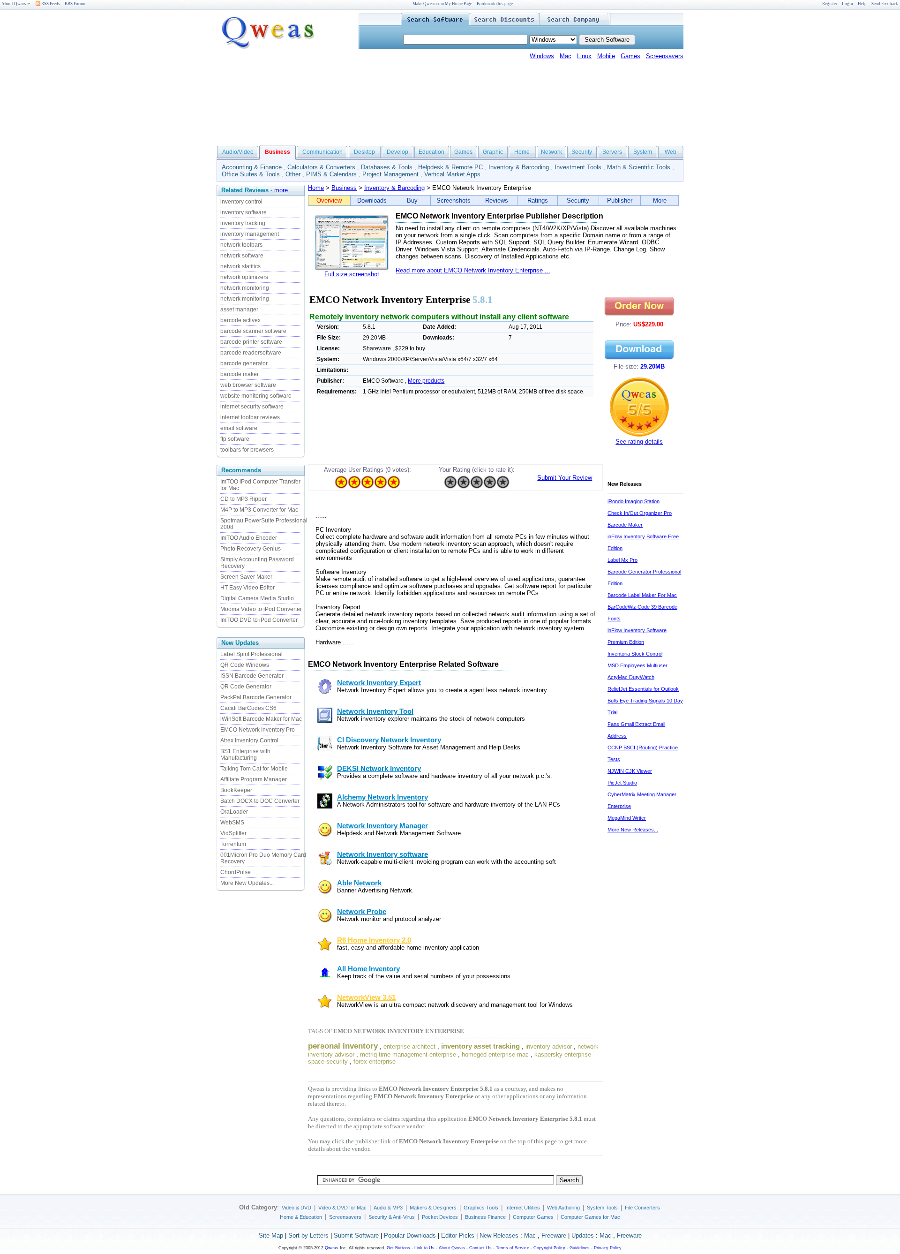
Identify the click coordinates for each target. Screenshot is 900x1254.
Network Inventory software (382, 854)
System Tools (602, 1207)
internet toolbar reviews (250, 417)
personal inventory (343, 1045)
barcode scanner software (253, 331)
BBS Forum (75, 3)
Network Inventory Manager (382, 826)
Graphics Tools (481, 1207)
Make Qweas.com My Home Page (442, 3)
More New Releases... (633, 829)
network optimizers (244, 277)
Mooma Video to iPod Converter (261, 609)
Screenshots (453, 200)
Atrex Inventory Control (249, 740)
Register (829, 3)
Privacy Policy (608, 1248)
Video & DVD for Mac (342, 1207)
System (642, 152)
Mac (565, 56)
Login (847, 3)
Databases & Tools (386, 167)
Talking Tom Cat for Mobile (254, 768)
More (660, 200)
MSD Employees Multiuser (638, 665)
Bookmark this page (495, 3)
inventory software (243, 212)
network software (241, 255)
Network (551, 152)
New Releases (499, 1235)
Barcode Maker (625, 525)
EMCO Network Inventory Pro (257, 729)
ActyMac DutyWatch (631, 677)
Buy (412, 200)
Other (292, 174)
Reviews (496, 200)
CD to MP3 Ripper (243, 499)
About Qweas (13, 3)
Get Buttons (398, 1248)
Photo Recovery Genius (250, 548)
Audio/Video (238, 152)
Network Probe (361, 911)
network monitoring (244, 288)
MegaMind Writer (627, 818)
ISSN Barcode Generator (252, 675)
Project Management (390, 174)
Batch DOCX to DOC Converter (260, 801)
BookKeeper (236, 790)
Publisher (619, 200)
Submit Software (356, 1235)
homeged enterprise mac (495, 1054)
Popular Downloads (410, 1235)
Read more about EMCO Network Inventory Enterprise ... (473, 270)
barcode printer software (251, 342)
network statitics (240, 266)
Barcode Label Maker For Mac (642, 595)
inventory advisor (548, 1046)
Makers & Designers (433, 1207)
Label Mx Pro (623, 560)
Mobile (606, 56)
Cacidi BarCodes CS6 (248, 708)
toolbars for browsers (247, 449)
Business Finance (485, 1217)
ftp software (234, 439)
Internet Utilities (522, 1207)
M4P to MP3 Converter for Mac (259, 509)
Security (581, 152)
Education (431, 152)
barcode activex (240, 320)
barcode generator (244, 363)
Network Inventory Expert (379, 683)
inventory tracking (242, 223)
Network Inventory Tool (375, 711)
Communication (322, 152)
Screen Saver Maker (246, 577)
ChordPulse (235, 872)
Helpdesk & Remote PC (450, 167)
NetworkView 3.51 (366, 997)
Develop (397, 152)
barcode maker (239, 374)
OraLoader (234, 811)
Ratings (537, 200)
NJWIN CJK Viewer (630, 771)
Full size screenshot (351, 274)
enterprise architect (409, 1046)
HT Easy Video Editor (247, 587)
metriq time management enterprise (408, 1054)
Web (670, 152)
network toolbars (241, 245)
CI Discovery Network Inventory (389, 740)
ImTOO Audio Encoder (248, 538)
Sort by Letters (308, 1235)
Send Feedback (884, 3)
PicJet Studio (622, 783)
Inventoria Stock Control (635, 654)
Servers (612, 152)
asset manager (239, 309)
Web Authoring (563, 1207)
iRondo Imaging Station (634, 501)
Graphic (493, 152)
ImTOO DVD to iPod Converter (259, 620)
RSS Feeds (50, 3)
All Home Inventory (368, 969)
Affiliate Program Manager (253, 779)
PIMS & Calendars (331, 174)
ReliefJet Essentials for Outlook (643, 689)
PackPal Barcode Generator (256, 697)
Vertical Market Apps (452, 174)
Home (522, 152)
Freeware (553, 1235)
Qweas (331, 1248)
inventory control (241, 201)
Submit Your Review (564, 477)
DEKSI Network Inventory (379, 768)
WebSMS (232, 822)
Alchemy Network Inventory (382, 797)
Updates (582, 1235)
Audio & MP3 (388, 1207)
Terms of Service (512, 1248)
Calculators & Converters (321, 167)
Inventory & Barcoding (518, 167)
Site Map (271, 1235)
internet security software (252, 406)
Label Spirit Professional (251, 654)
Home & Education (301, 1217)
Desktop (364, 152)
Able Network (359, 883)
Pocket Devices (440, 1217)
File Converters (642, 1207)
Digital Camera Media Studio (257, 598)
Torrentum (233, 844)
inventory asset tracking (480, 1046)
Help (862, 3)
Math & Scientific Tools (638, 167)
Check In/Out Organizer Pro (640, 513)
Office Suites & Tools (251, 174)
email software (238, 428)
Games (630, 56)
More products (426, 381)
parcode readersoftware (250, 352)
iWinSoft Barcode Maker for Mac (261, 719)
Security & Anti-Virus (391, 1217)
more (281, 190)
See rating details (639, 441)
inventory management (249, 234)
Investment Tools (578, 167)
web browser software (248, 385)
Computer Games (533, 1217)
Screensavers (664, 56)
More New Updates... (247, 883)
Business (344, 187)
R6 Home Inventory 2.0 (374, 940)
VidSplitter (233, 833)
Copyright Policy (549, 1248)
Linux (584, 56)
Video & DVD (296, 1207)
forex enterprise (374, 1061)
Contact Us (480, 1248)
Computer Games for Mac (590, 1217)
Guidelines (580, 1248)
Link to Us (424, 1248)
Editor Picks (457, 1235)
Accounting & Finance (252, 167)
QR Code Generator (245, 686)
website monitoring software (256, 396)
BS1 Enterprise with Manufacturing (245, 754)
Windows (542, 56)
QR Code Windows (244, 665)
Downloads (372, 200)
